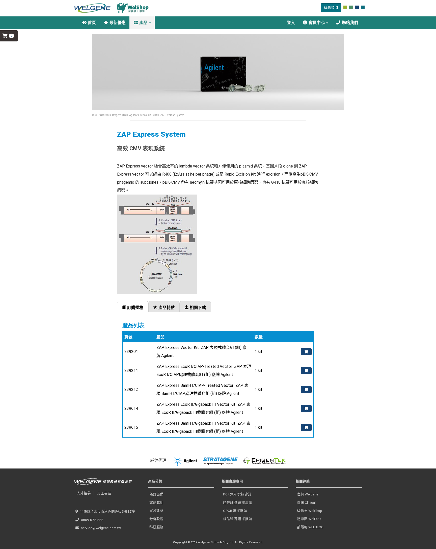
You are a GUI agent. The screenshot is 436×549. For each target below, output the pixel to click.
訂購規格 (134, 307)
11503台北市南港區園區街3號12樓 (107, 511)
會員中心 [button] (317, 22)
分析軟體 (156, 519)
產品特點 (166, 307)
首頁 (91, 22)
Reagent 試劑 (119, 115)
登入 (290, 22)
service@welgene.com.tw (101, 528)
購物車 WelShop (309, 511)
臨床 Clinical (306, 502)
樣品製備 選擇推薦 (237, 519)
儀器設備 (156, 494)
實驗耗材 (156, 511)
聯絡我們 (349, 22)
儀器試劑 (104, 115)
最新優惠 (117, 22)
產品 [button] (143, 22)
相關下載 (197, 307)
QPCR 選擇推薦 (235, 511)
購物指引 (331, 8)
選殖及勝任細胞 (149, 115)
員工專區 (104, 493)
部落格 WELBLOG (310, 527)
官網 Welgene (307, 494)
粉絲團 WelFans (309, 519)
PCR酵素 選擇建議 (237, 494)
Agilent (133, 115)
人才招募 (84, 493)
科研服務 (156, 527)
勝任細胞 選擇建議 (237, 502)
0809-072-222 (92, 520)
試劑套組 (156, 502)
